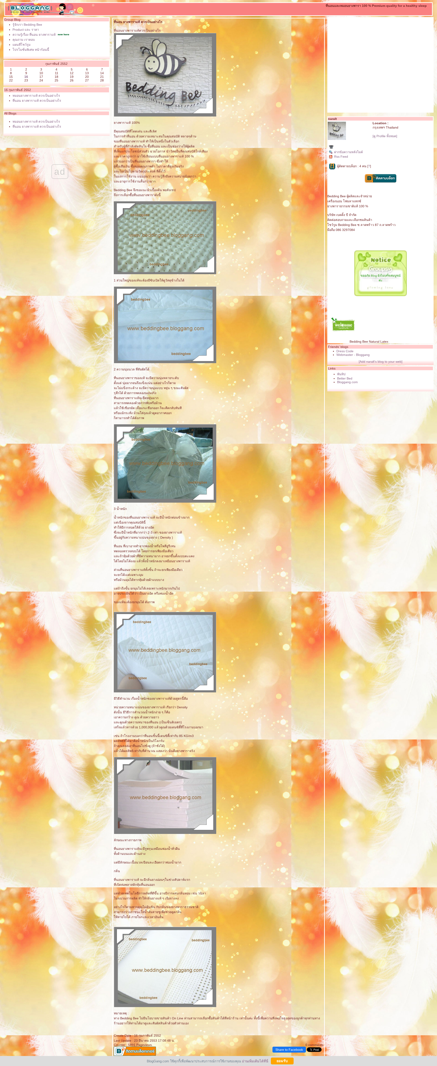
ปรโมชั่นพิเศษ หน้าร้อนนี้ (31, 49)
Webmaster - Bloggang (353, 355)
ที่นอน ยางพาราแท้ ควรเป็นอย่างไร (37, 100)
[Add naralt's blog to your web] (380, 361)
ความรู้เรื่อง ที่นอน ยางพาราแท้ (34, 34)
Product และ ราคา (26, 29)
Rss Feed (341, 156)
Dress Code (344, 351)
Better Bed (344, 378)
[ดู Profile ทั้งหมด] (385, 136)
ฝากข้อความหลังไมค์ (348, 152)
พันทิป (341, 374)
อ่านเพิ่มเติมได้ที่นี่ (255, 1061)
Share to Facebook (289, 1049)
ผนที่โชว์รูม (21, 44)
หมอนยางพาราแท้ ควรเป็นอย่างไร (36, 95)
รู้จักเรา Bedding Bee (27, 24)
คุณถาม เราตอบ (24, 39)
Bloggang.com (347, 382)
